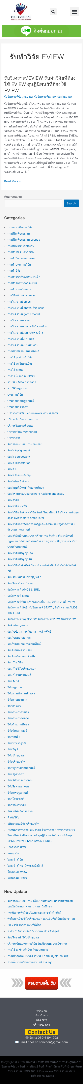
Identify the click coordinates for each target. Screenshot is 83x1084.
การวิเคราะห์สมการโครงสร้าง (25, 332)
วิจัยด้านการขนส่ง (18, 712)
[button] (53, 11)
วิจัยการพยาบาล (17, 699)
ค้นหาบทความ (13, 196)
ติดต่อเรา (41, 1020)
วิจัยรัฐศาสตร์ (15, 774)
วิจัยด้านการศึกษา (18, 724)
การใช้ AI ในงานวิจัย (19, 363)
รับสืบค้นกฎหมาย (17, 625)
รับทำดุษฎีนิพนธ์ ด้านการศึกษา (25, 487)
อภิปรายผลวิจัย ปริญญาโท (23, 823)
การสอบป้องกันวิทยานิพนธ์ (23, 351)
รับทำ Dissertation (18, 462)
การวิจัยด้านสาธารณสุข (21, 295)
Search (71, 203)
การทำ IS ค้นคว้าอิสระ (20, 252)
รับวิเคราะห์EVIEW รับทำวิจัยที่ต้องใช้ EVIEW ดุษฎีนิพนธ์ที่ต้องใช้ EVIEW (40, 84)
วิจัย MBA (13, 681)
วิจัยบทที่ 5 (13, 737)
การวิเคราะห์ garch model (23, 314)
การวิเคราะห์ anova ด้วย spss (25, 307)
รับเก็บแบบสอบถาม (19, 637)
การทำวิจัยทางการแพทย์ (22, 283)
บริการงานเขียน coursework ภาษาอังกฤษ (32, 413)
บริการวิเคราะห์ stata (20, 425)
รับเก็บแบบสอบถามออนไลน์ (23, 643)
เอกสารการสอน (16, 847)
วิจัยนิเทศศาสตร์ (17, 730)
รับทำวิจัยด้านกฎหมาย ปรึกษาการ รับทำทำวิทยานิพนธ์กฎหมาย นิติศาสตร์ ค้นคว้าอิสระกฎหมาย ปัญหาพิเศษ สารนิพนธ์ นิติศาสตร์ (42, 541)
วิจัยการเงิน (14, 705)
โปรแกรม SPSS (17, 878)
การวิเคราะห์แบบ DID (20, 338)
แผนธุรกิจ (13, 853)
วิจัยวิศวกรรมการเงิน (19, 780)
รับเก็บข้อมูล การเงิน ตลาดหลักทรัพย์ (29, 631)
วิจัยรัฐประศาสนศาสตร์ (21, 768)
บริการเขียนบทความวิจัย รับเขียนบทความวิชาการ (37, 943)
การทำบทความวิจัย (19, 264)
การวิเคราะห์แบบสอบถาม (22, 345)
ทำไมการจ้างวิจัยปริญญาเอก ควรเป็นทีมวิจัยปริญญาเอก (41, 918)
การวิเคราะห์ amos (19, 301)
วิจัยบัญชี (12, 749)
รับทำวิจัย (13, 500)
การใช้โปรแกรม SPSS (21, 376)
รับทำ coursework (18, 456)
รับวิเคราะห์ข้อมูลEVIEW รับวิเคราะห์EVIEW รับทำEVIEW (38, 96)
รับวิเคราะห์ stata (18, 595)
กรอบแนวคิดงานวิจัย (19, 227)
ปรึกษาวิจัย (14, 438)
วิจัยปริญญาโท (16, 761)
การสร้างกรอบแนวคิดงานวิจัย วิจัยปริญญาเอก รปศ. (38, 956)
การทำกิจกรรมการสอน (21, 258)
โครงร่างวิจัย (15, 859)
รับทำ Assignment (18, 450)
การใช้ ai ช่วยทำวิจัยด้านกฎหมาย (27, 949)
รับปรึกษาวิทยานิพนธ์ (20, 583)
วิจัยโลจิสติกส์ (15, 799)
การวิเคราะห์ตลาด (18, 320)
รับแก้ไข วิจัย (15, 662)
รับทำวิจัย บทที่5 (17, 506)
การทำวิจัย (13, 270)
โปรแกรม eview (17, 871)
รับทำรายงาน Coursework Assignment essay (35, 493)
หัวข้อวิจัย (13, 817)
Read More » (12, 181)
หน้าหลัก (41, 1011)
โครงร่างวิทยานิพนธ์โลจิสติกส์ (25, 865)
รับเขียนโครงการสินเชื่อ (21, 656)
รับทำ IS (12, 469)
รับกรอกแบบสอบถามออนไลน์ (24, 444)
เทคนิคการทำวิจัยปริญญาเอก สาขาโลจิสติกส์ (34, 912)
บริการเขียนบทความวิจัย (22, 431)
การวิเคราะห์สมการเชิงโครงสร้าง (27, 326)
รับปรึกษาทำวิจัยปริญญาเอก (24, 577)
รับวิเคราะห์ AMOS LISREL (23, 589)
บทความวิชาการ (17, 407)
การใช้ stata (15, 369)
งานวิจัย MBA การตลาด (21, 382)
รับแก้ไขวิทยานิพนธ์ (19, 674)
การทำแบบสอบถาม (19, 289)
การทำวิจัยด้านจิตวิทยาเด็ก (23, 276)
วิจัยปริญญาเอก (16, 755)
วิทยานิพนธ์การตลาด (20, 811)
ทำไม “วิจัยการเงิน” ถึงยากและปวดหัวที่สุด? (33, 931)
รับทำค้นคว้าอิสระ (18, 481)
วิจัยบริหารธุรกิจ (17, 743)
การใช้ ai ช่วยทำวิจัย (19, 357)
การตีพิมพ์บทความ (18, 233)
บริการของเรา (41, 1024)
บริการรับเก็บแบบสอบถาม (22, 419)
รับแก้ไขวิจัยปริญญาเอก (21, 668)
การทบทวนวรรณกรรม (20, 245)
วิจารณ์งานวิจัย (16, 805)
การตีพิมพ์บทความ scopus (23, 239)
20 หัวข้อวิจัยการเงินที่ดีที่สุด (24, 925)
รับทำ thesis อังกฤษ (19, 475)
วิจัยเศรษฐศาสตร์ (17, 792)
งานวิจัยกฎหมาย (17, 388)
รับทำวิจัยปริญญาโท (19, 559)
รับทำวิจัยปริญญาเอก (20, 553)
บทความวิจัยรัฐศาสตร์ (20, 400)
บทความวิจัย (15, 394)
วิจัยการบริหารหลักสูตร (21, 693)
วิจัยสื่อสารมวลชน (18, 786)
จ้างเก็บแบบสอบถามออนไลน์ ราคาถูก (29, 962)
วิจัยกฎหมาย (15, 687)
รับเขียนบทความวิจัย (19, 650)
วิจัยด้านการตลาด (18, 718)
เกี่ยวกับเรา (41, 1015)
